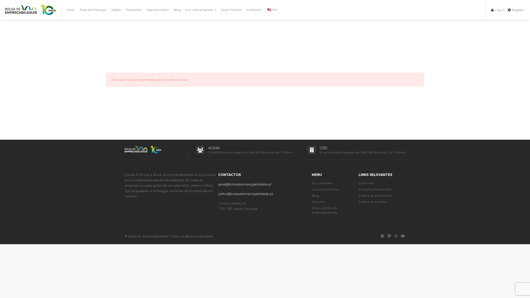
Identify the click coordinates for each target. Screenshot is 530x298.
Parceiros (318, 202)
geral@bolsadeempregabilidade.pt (244, 184)
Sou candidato (322, 183)
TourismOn (134, 10)
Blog (177, 10)
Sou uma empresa (199, 10)
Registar (517, 10)
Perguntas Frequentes (375, 189)
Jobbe (116, 10)
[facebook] (382, 236)
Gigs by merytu (158, 10)
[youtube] (402, 236)
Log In (499, 10)
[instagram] (396, 236)
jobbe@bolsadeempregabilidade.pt (245, 194)
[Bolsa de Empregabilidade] (30, 9)
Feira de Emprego (93, 10)
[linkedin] (389, 236)
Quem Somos (231, 10)
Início (71, 10)
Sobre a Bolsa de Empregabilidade (324, 210)
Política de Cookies (373, 202)
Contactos (254, 10)
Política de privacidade (375, 195)
